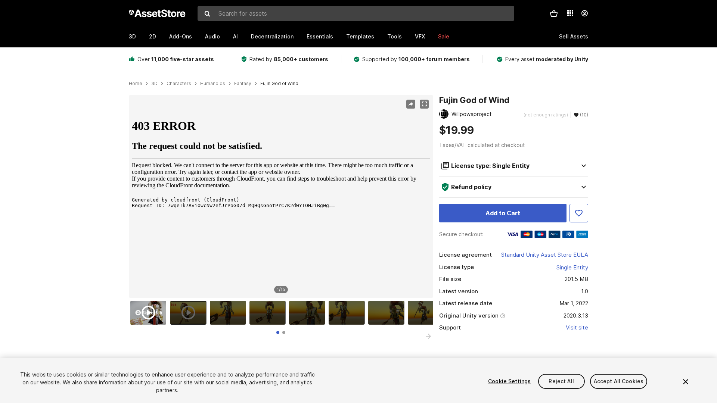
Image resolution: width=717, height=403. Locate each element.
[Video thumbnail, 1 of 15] (150, 313)
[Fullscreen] (424, 104)
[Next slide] (428, 336)
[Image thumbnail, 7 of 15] (388, 313)
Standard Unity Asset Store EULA (544, 254)
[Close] (685, 382)
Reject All (561, 381)
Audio (212, 36)
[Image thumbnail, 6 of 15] (348, 313)
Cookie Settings (509, 381)
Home (135, 83)
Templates (360, 36)
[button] (553, 13)
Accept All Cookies (619, 381)
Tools (394, 36)
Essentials (320, 36)
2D (152, 36)
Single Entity (572, 267)
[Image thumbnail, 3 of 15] (229, 313)
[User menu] (584, 13)
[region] (281, 196)
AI (235, 36)
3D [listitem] (154, 83)
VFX (420, 36)
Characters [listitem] (179, 83)
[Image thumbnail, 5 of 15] (309, 313)
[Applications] (570, 13)
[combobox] (356, 13)
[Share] (410, 104)
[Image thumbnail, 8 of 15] (427, 313)
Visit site (577, 327)
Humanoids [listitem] (212, 83)
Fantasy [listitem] (242, 83)
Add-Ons (180, 36)
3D (132, 36)
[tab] (277, 332)
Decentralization (272, 36)
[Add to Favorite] (578, 213)
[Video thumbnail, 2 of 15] (190, 313)
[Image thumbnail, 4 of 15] (269, 313)
